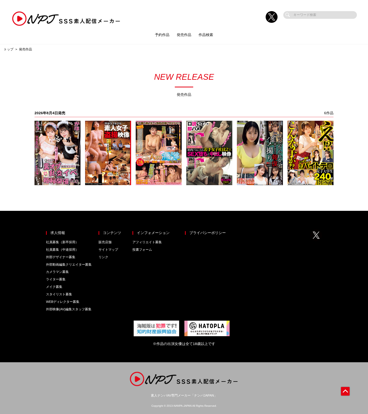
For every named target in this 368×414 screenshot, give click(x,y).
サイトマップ (108, 249)
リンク (103, 257)
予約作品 (162, 35)
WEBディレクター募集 (62, 302)
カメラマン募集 (57, 272)
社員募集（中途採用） (62, 249)
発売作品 (184, 35)
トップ (8, 49)
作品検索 (206, 35)
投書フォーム (142, 249)
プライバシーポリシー (207, 233)
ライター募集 (56, 279)
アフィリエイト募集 (147, 242)
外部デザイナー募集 (60, 257)
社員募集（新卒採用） (62, 242)
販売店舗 (105, 242)
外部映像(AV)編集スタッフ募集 (68, 309)
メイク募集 (54, 287)
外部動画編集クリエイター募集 (69, 264)
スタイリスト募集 (59, 294)
